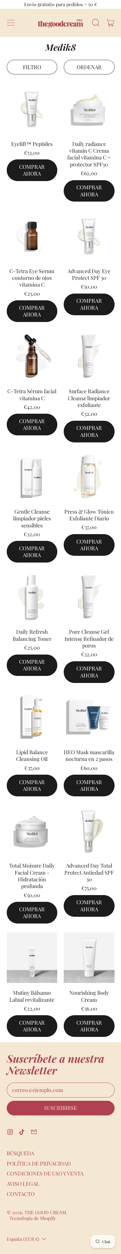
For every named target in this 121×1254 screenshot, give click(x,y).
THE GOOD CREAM (45, 1212)
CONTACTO (21, 1193)
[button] (96, 23)
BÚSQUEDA (20, 1153)
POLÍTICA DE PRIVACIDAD (39, 1163)
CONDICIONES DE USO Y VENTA (45, 1173)
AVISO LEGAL (23, 1183)
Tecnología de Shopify (32, 1218)
